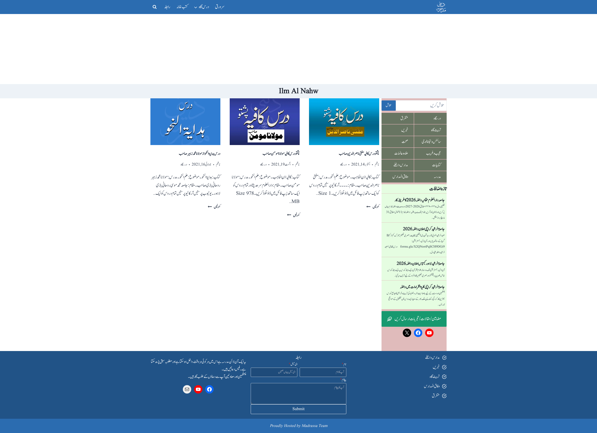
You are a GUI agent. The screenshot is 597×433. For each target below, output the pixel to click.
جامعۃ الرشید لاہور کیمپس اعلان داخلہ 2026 (421, 263)
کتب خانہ (182, 7)
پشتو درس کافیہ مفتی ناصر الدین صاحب (359, 153)
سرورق (220, 7)
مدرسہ (437, 177)
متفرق (404, 118)
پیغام (343, 379)
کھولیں (372, 207)
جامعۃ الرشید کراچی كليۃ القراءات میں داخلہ (422, 287)
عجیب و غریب (433, 153)
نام (344, 364)
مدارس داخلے (400, 165)
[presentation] (344, 121)
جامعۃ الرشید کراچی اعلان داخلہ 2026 (424, 229)
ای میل (293, 364)
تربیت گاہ (436, 130)
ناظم (377, 164)
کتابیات (436, 165)
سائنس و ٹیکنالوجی (431, 141)
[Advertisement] (298, 49)
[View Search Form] (154, 7)
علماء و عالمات (401, 153)
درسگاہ (343, 164)
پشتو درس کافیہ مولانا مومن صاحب (281, 153)
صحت (405, 141)
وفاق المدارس (400, 177)
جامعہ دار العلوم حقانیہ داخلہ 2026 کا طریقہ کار (420, 200)
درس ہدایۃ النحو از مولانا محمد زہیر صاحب (199, 153)
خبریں (404, 130)
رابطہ (167, 7)
